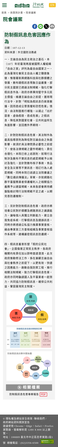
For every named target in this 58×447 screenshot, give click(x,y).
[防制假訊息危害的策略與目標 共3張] (29, 339)
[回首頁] (29, 5)
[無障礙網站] (47, 442)
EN (52, 5)
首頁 (4, 12)
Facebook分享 (34, 26)
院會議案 (31, 12)
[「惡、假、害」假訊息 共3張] (29, 308)
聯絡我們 (39, 418)
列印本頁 (52, 26)
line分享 (40, 26)
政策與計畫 (16, 12)
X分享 (46, 26)
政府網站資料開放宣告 (16, 422)
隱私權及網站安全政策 (19, 418)
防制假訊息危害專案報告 (27, 394)
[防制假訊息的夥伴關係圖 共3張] (29, 366)
